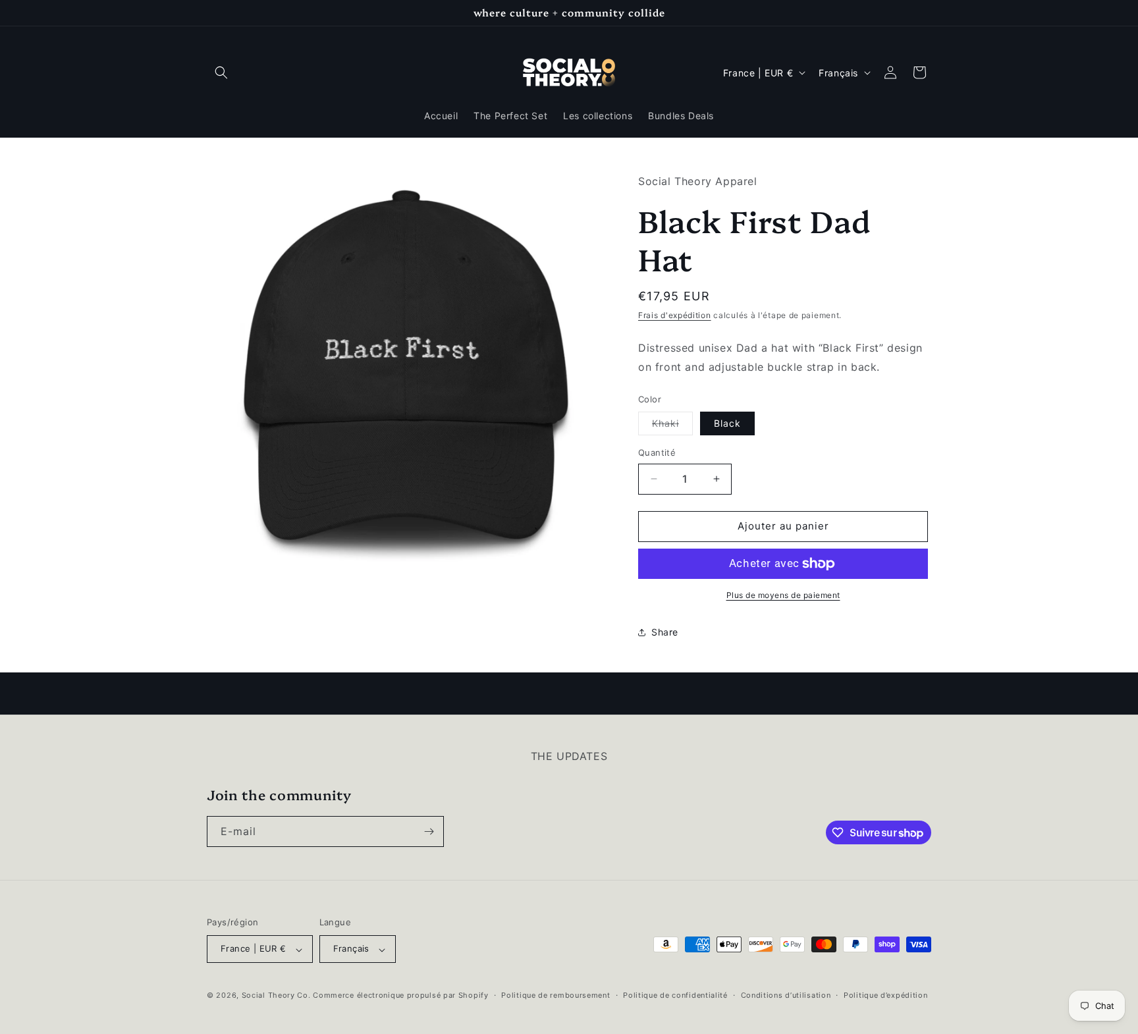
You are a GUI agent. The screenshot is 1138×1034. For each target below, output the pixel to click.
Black (727, 423)
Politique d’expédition (885, 995)
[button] (221, 72)
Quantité (657, 452)
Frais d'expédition (674, 315)
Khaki (672, 426)
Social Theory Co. (276, 995)
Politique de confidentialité (675, 995)
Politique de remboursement (555, 995)
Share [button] (664, 632)
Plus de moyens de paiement (783, 595)
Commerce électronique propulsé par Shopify (400, 995)
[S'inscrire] (428, 831)
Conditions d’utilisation (786, 995)
